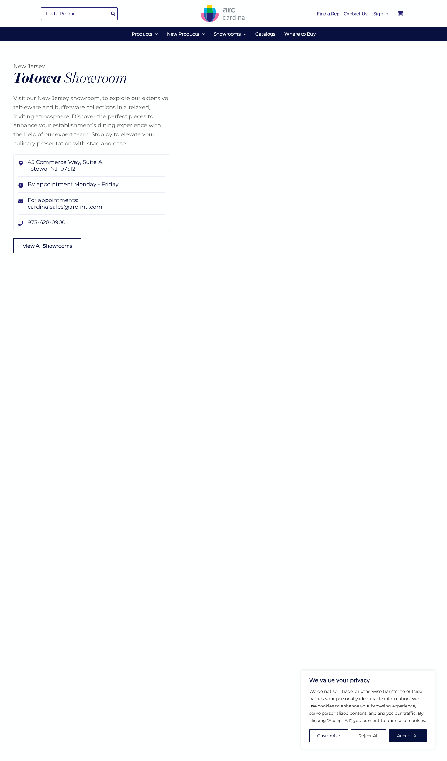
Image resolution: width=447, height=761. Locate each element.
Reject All (369, 735)
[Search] (113, 14)
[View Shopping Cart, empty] (400, 13)
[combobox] (79, 14)
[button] (155, 34)
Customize (328, 735)
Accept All (408, 735)
